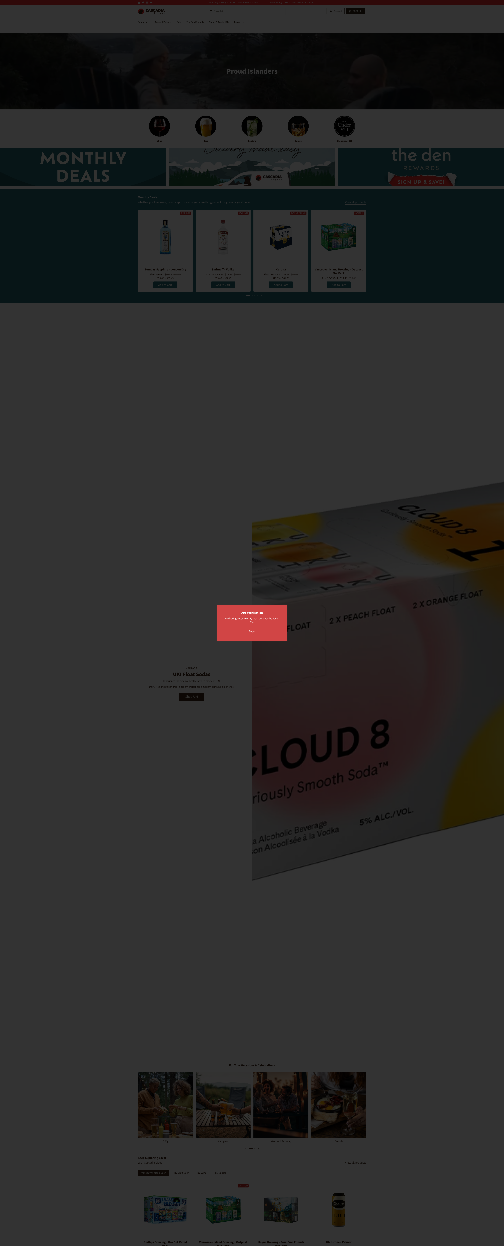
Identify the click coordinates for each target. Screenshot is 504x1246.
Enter (252, 631)
